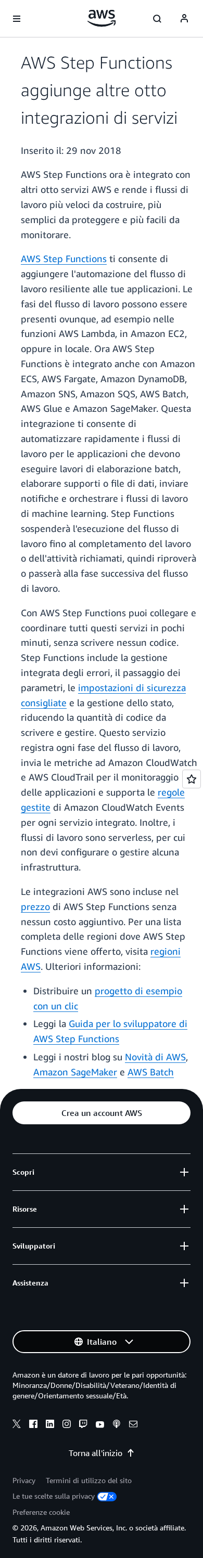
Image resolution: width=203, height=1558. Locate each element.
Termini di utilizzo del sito (89, 1480)
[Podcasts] (116, 1425)
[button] (101, 1112)
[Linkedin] (50, 1425)
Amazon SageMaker (75, 1071)
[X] (16, 1425)
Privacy (23, 1480)
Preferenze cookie (41, 1512)
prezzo (35, 906)
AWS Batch (151, 1071)
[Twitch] (83, 1425)
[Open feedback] (191, 779)
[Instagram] (66, 1425)
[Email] (133, 1425)
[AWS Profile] (184, 18)
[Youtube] (100, 1425)
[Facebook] (33, 1425)
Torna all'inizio (95, 1453)
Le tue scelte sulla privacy (53, 1495)
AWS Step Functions (64, 258)
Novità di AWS (155, 1056)
